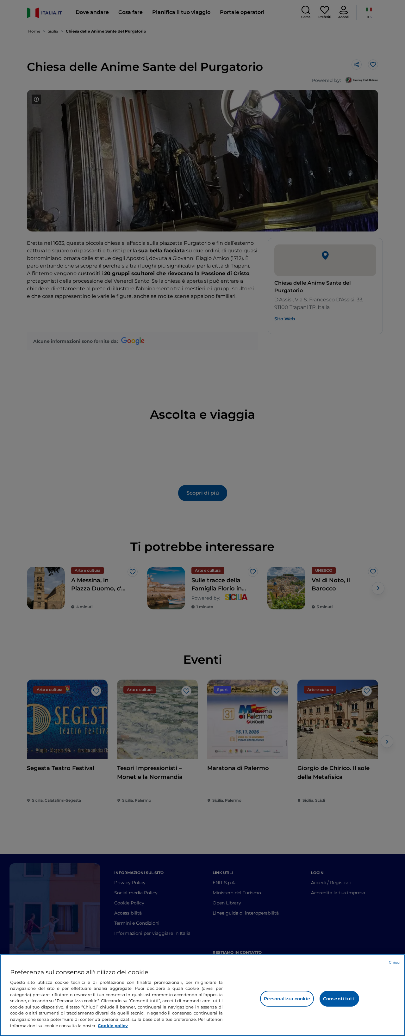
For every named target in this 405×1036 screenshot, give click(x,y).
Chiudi (394, 962)
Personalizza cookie (287, 999)
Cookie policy (113, 1025)
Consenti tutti (339, 999)
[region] (202, 995)
